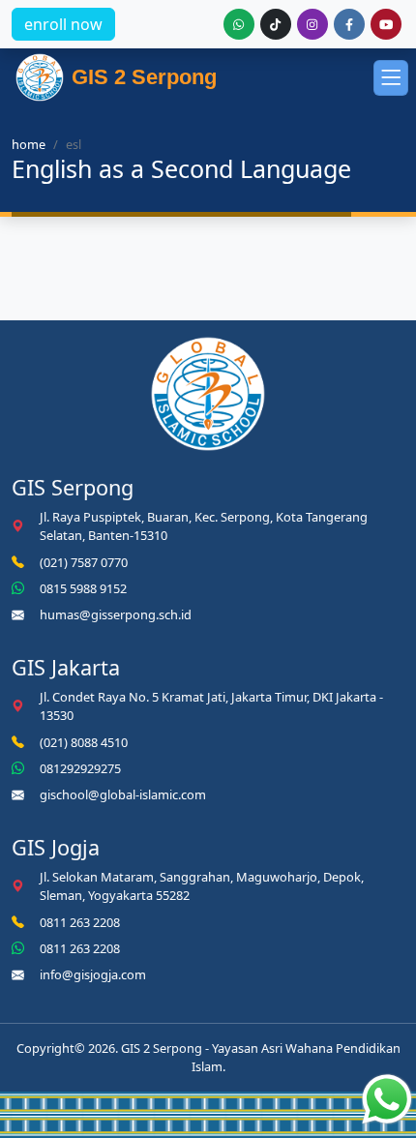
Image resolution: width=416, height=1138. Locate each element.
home (28, 144)
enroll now (63, 24)
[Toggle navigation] (390, 78)
